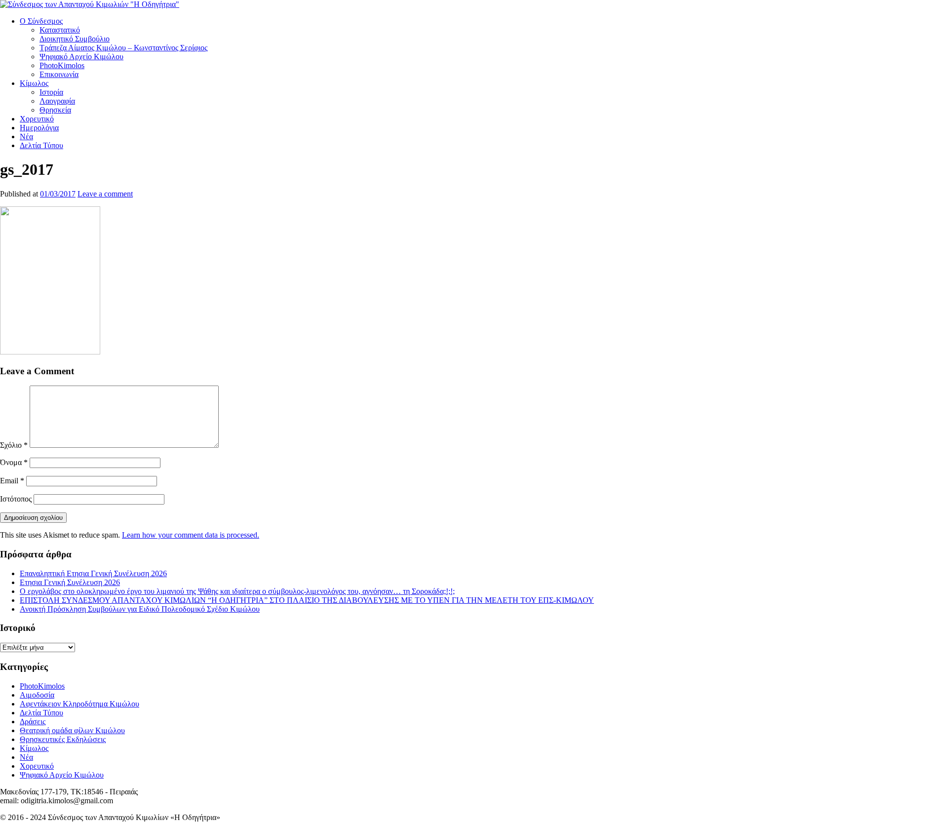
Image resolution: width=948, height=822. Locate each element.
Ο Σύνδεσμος (41, 21)
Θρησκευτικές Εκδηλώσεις (63, 739)
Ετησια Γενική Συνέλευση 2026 (70, 582)
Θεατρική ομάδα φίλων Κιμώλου (72, 730)
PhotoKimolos (62, 65)
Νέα (26, 136)
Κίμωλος (34, 83)
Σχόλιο (14, 445)
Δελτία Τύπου (41, 145)
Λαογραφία (57, 101)
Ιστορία (51, 92)
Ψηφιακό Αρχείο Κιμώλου (81, 56)
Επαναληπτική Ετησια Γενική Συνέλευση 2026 (93, 573)
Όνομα (14, 462)
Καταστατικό (60, 30)
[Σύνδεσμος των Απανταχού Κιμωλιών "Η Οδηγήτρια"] (89, 4)
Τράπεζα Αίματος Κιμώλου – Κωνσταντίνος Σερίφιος (123, 47)
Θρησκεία (55, 110)
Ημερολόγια (39, 127)
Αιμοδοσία (37, 695)
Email (12, 480)
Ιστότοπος (16, 499)
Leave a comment (105, 194)
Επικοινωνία (59, 74)
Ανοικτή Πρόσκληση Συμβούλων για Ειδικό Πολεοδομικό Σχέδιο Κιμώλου (140, 609)
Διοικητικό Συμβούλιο (75, 39)
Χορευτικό (37, 119)
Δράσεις (32, 721)
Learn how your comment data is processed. (190, 535)
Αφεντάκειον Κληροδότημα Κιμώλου (79, 704)
